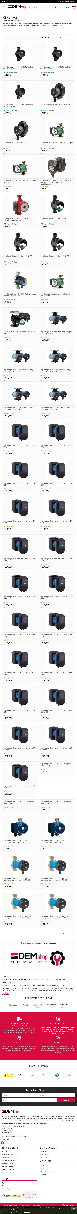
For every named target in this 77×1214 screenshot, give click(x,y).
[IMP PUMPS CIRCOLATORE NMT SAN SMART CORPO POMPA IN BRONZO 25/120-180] (20, 903)
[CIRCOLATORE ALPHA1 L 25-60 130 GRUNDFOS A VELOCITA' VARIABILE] (57, 54)
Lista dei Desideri (45, 1171)
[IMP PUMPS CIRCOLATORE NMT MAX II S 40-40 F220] (20, 508)
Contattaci (43, 1151)
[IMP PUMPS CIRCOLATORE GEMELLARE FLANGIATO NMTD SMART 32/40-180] (57, 356)
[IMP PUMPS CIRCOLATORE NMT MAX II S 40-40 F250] (57, 508)
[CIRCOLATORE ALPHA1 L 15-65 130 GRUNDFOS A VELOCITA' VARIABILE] (20, 54)
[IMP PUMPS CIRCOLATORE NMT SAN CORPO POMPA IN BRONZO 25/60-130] (57, 827)
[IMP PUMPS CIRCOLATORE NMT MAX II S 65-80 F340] (20, 697)
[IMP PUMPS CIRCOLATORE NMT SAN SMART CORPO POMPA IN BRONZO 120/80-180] (20, 865)
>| (73, 933)
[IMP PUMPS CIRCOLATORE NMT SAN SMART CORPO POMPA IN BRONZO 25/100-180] (57, 865)
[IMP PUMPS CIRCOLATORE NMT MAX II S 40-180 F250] (57, 470)
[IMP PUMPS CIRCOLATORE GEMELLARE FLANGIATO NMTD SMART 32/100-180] (57, 319)
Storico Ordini (44, 1168)
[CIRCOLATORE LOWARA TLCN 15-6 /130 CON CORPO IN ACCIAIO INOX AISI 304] (20, 281)
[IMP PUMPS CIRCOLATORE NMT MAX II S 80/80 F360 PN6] (20, 773)
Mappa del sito (44, 1154)
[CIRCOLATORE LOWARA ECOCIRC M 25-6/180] (57, 243)
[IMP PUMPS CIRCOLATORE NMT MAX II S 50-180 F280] (57, 583)
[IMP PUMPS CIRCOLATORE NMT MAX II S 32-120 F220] (20, 432)
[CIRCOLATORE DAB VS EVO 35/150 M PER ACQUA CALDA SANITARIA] (20, 167)
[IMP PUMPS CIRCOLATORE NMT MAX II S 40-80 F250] (57, 546)
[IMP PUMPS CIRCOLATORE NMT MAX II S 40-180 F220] (20, 470)
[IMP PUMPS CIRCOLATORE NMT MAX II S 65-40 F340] (57, 659)
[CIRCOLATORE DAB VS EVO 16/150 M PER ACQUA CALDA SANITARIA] (57, 129)
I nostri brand (38, 1066)
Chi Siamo (4, 1151)
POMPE (10, 20)
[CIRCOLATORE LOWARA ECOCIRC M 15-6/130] (57, 205)
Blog (3, 1183)
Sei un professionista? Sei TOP (10, 1154)
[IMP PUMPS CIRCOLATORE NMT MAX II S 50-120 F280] (20, 583)
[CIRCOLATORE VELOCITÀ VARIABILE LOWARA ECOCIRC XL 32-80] (20, 319)
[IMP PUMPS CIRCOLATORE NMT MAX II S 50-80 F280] (57, 621)
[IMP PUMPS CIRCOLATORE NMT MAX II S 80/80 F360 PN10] (57, 735)
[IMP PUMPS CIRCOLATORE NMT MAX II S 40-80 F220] (20, 546)
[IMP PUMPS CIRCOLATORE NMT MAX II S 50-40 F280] (20, 621)
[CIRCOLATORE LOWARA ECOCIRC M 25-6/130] (20, 243)
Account (42, 1165)
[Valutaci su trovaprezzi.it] (29, 1195)
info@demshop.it (8, 1128)
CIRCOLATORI (18, 20)
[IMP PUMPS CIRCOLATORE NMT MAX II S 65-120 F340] (20, 659)
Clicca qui (27, 1212)
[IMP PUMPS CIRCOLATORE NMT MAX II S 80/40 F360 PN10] (57, 697)
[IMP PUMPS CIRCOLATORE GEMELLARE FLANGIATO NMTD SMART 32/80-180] (57, 394)
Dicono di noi (5, 1157)
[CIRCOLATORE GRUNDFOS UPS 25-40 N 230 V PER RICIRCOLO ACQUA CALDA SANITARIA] (20, 205)
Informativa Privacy (7, 1167)
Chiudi (74, 1208)
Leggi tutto (5, 994)
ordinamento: (45, 37)
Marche (4, 1186)
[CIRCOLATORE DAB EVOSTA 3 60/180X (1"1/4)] (57, 91)
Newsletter (43, 1174)
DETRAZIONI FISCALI (8, 1170)
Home (5, 20)
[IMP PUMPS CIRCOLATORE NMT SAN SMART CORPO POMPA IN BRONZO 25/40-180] (57, 903)
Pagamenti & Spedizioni (9, 1160)
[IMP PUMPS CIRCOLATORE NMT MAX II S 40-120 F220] (57, 432)
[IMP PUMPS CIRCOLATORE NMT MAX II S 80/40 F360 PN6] (20, 735)
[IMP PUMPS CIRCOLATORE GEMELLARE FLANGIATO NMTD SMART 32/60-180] (20, 394)
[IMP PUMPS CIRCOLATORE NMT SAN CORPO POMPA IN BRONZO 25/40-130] (20, 827)
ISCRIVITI (66, 1100)
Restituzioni (43, 1157)
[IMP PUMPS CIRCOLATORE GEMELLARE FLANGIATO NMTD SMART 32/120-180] (20, 356)
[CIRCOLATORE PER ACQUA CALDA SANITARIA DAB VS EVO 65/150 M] (57, 281)
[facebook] (2, 1143)
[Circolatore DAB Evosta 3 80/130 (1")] (20, 129)
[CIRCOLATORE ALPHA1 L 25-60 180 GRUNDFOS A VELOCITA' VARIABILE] (20, 91)
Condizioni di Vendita (8, 1163)
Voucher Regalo (6, 1189)
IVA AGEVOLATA (6, 1173)
